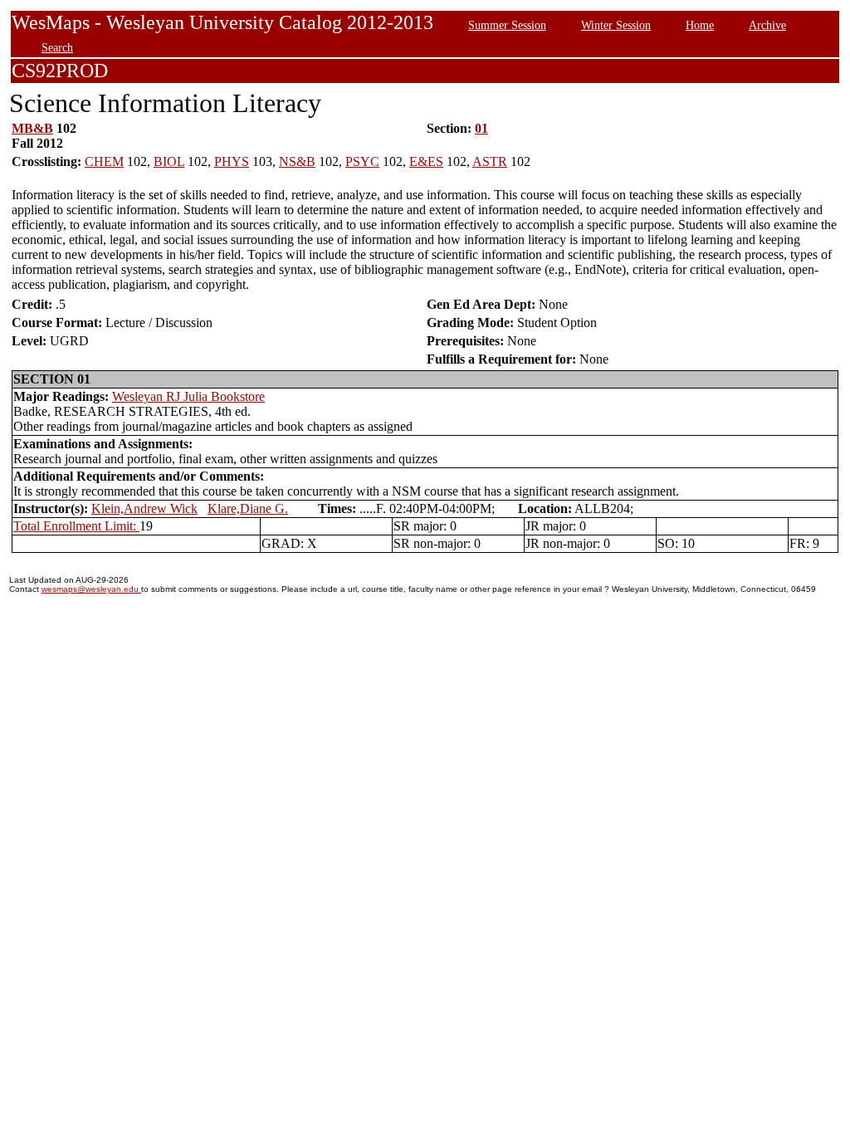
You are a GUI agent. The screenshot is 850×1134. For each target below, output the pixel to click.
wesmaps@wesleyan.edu (91, 589)
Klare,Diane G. (248, 508)
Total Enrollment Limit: (76, 526)
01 (481, 128)
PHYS (231, 161)
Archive (767, 25)
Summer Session (507, 25)
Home (700, 25)
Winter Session (616, 25)
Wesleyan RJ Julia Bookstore (188, 396)
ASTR (489, 161)
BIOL (169, 161)
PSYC (362, 161)
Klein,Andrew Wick (144, 508)
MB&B (32, 128)
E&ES (426, 161)
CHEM (104, 161)
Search (57, 47)
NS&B (297, 161)
